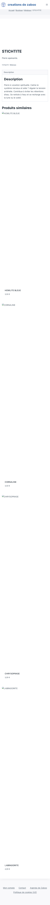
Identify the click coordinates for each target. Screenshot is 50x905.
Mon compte (9, 888)
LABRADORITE (12, 865)
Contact (22, 888)
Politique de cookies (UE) (25, 892)
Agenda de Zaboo (38, 888)
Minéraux (13, 65)
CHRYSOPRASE (12, 673)
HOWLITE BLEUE (13, 290)
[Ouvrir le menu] (47, 4)
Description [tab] (9, 72)
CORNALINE (10, 482)
